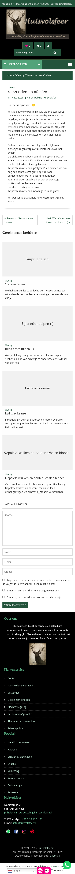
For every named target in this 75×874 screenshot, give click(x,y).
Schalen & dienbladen (20, 756)
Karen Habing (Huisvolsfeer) (42, 97)
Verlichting (13, 771)
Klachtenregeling (17, 707)
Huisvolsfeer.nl (46, 848)
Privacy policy (15, 728)
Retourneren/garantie (20, 714)
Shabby (12, 763)
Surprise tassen (37, 259)
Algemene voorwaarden (21, 721)
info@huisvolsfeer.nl (24, 823)
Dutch (16, 870)
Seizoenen (13, 792)
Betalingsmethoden (19, 699)
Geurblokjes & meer (19, 742)
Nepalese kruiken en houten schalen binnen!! (37, 453)
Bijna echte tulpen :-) (37, 324)
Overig (20, 75)
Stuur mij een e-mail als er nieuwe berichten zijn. (34, 597)
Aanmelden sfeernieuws (21, 685)
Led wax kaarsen (37, 388)
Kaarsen (12, 749)
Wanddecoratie (16, 778)
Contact (12, 678)
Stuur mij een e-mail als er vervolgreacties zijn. (33, 590)
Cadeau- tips (15, 785)
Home (10, 75)
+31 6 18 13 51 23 (32, 819)
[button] (69, 64)
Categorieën (18, 64)
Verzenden (14, 692)
